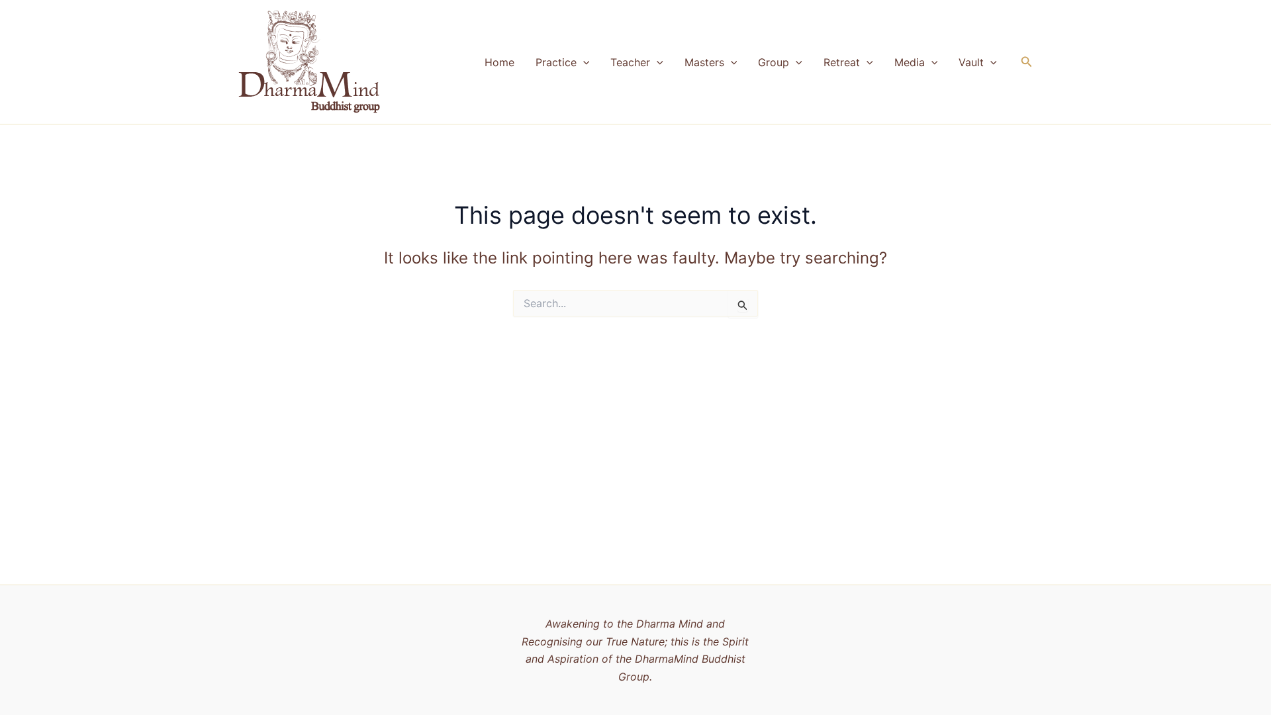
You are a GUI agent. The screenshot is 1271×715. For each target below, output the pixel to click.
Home (499, 62)
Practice (556, 62)
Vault (971, 62)
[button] (583, 62)
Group (773, 62)
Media (909, 62)
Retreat (842, 62)
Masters (704, 62)
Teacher (630, 62)
